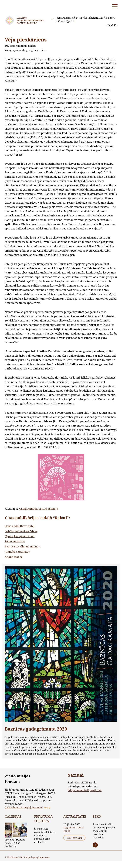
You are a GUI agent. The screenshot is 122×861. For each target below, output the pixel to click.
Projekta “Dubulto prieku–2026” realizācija (15, 843)
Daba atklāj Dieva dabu (19, 526)
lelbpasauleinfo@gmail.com (85, 790)
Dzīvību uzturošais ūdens (21, 531)
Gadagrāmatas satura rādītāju (38, 508)
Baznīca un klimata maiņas (22, 546)
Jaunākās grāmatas (17, 551)
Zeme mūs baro (15, 541)
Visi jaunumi (74, 837)
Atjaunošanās (14, 557)
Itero (46, 857)
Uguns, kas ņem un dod (19, 536)
